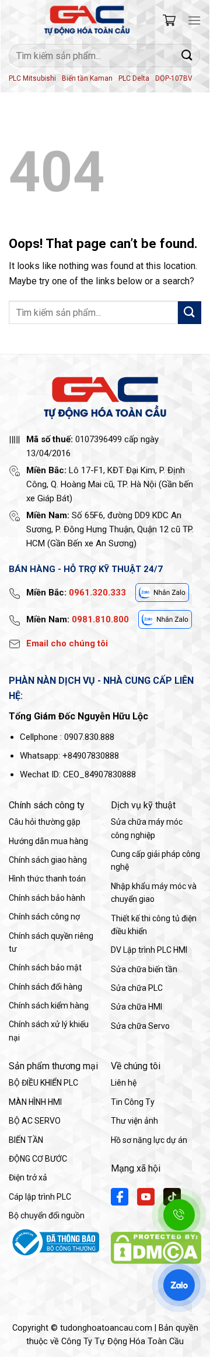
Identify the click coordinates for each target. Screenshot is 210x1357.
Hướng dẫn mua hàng (48, 841)
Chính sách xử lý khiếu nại (49, 1031)
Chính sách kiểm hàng (49, 1005)
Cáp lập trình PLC (40, 1196)
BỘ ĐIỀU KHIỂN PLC (43, 1082)
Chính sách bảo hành (47, 898)
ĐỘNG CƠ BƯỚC (38, 1158)
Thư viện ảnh (134, 1120)
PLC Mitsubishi (32, 78)
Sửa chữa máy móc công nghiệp (147, 828)
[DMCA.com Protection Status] (156, 1247)
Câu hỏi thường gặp (44, 821)
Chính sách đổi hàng (45, 986)
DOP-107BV (173, 78)
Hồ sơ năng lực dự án (149, 1140)
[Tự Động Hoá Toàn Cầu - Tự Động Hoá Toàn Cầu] (87, 20)
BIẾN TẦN (26, 1140)
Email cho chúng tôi (67, 643)
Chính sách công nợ (44, 916)
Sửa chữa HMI (136, 1006)
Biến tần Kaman (87, 78)
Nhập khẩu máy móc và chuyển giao (154, 892)
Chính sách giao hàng (48, 860)
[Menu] (194, 20)
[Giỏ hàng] (169, 20)
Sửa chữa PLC (137, 988)
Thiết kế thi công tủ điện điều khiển (154, 925)
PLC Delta (133, 78)
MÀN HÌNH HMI (35, 1102)
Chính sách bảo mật (45, 967)
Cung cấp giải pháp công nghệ (155, 860)
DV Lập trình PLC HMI (149, 950)
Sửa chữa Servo (140, 1026)
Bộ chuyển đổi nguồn (47, 1215)
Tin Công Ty (133, 1102)
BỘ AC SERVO (35, 1120)
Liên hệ (123, 1082)
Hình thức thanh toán (47, 878)
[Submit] (187, 55)
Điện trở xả (28, 1177)
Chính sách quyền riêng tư (51, 942)
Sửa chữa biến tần (144, 969)
